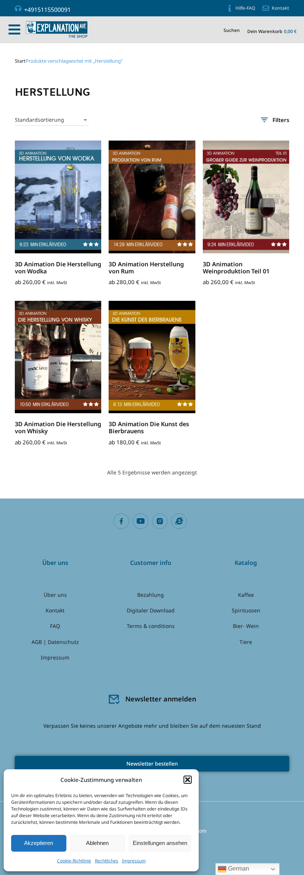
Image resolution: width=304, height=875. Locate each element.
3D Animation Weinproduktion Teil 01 (236, 267)
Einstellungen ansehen (160, 843)
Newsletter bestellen (152, 763)
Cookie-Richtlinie (74, 861)
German (238, 868)
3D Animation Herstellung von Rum (146, 267)
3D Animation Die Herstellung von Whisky (58, 427)
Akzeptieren (38, 843)
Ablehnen (97, 843)
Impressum (134, 861)
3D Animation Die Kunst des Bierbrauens (149, 427)
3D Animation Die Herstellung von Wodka (58, 267)
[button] (187, 779)
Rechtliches (106, 861)
